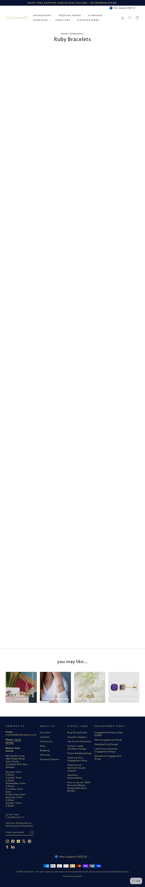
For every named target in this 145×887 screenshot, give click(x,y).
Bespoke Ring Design (106, 744)
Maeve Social (122, 872)
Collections (76, 33)
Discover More (88, 20)
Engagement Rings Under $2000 (109, 734)
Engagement (42, 15)
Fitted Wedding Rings (79, 753)
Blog (42, 746)
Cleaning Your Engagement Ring (77, 759)
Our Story (45, 732)
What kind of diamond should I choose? (76, 768)
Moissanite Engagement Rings (108, 757)
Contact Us (46, 741)
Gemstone (41, 20)
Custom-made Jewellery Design (76, 747)
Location (45, 737)
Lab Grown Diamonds (79, 741)
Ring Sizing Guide (77, 732)
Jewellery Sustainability (75, 776)
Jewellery (63, 20)
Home (64, 33)
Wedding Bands (70, 15)
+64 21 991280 (13, 741)
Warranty (45, 754)
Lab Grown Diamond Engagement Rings (106, 750)
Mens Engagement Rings (108, 739)
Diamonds (96, 15)
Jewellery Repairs (77, 737)
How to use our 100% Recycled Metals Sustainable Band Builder (78, 786)
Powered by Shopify (72, 876)
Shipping (45, 750)
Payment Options (49, 759)
